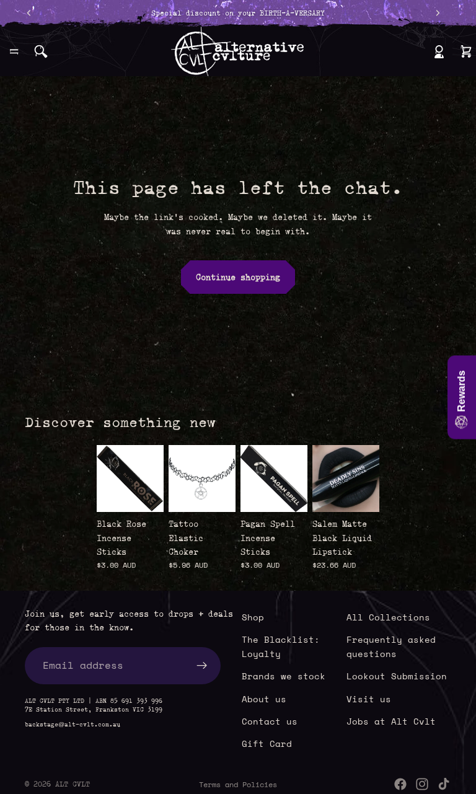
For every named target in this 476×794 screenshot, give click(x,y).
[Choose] (216, 493)
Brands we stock (283, 676)
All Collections (388, 617)
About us (264, 698)
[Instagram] (422, 784)
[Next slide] (365, 478)
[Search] (41, 51)
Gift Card (267, 744)
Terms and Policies (238, 784)
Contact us (270, 721)
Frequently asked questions (391, 646)
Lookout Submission (396, 676)
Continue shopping (238, 277)
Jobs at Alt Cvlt (391, 721)
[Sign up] (202, 666)
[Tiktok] (443, 784)
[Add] (144, 493)
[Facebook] (400, 784)
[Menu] (14, 51)
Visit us (368, 698)
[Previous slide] (326, 478)
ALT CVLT (72, 784)
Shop (253, 617)
